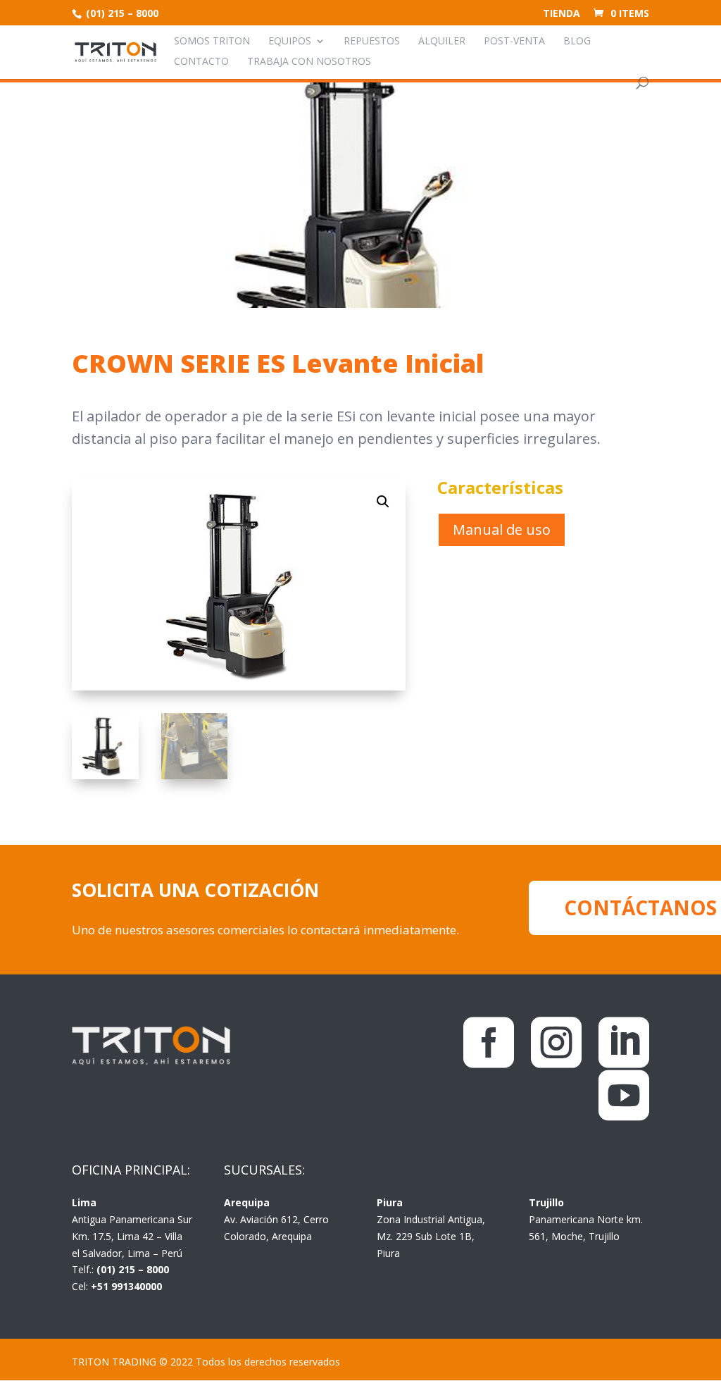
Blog (577, 41)
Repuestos (372, 41)
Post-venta (514, 41)
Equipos (289, 41)
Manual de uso (502, 529)
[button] (383, 501)
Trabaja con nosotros (309, 62)
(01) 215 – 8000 (120, 13)
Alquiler (441, 41)
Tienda (561, 14)
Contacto (201, 62)
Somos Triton (212, 41)
